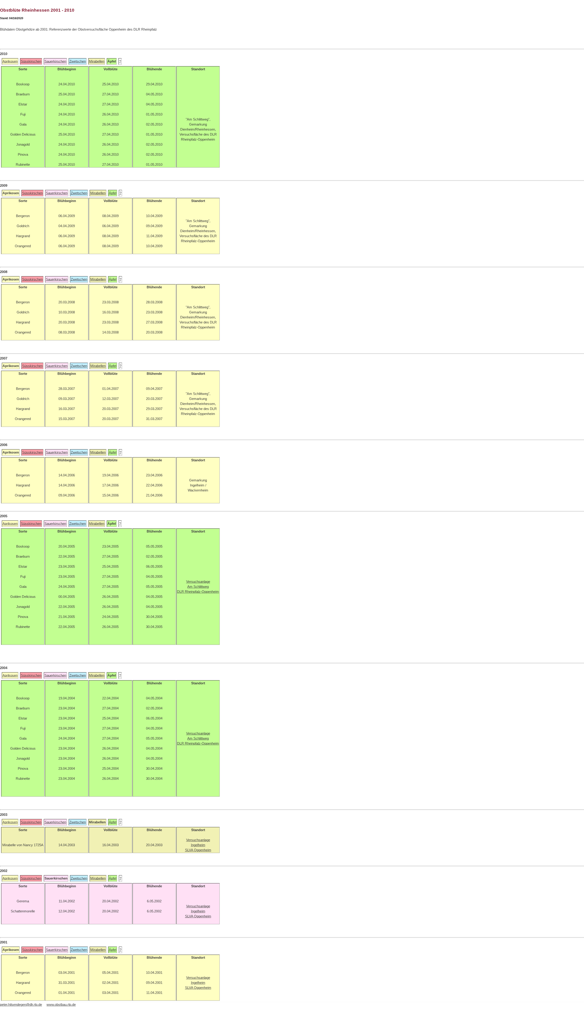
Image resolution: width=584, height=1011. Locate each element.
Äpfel (112, 193)
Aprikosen (10, 61)
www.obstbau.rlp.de (61, 1004)
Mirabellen (96, 61)
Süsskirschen (31, 61)
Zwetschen (77, 61)
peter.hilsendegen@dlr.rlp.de (21, 1004)
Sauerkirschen (55, 61)
